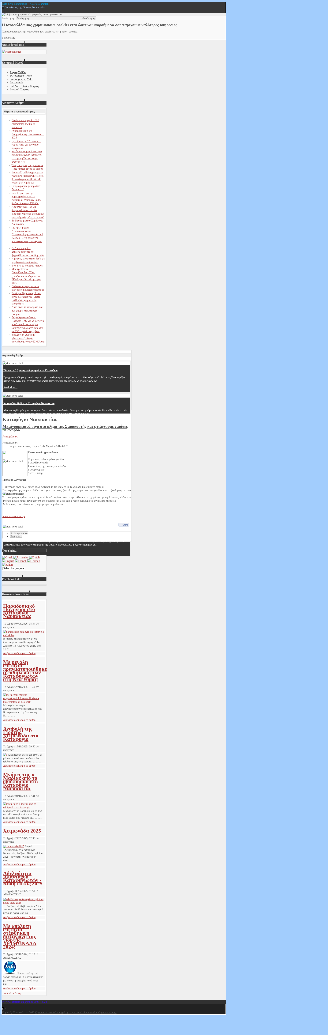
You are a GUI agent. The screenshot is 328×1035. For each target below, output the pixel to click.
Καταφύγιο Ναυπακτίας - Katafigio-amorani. (26, 3)
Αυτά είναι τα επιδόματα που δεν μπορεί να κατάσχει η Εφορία (27, 310)
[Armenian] (20, 557)
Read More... (10, 387)
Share (125, 525)
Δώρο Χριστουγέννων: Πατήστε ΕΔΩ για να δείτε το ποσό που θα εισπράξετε (28, 321)
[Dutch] (34, 557)
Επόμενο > (16, 536)
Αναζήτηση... (9, 18)
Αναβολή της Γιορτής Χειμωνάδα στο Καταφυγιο (20, 734)
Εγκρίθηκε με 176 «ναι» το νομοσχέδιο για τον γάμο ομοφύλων (26, 144)
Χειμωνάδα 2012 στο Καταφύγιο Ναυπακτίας (29, 403)
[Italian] (7, 564)
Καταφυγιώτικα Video (21, 79)
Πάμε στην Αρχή (11, 993)
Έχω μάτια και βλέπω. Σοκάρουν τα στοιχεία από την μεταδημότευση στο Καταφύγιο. (52, 468)
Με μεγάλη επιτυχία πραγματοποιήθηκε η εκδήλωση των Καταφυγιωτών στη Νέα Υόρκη (25, 670)
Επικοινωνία (16, 82)
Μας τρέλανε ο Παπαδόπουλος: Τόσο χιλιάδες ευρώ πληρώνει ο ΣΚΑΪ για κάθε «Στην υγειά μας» (26, 276)
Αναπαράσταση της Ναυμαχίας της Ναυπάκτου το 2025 (28, 134)
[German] (33, 561)
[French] (21, 561)
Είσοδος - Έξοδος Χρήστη (24, 86)
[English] (8, 561)
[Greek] (7, 557)
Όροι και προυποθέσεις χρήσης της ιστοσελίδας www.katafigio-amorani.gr (76, 1012)
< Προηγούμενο (19, 533)
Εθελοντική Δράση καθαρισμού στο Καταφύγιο (30, 370)
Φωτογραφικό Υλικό (21, 75)
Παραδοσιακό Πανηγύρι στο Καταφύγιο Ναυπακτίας (19, 611)
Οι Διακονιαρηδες (21, 248)
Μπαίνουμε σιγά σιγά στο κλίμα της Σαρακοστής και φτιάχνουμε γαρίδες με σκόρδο (65, 428)
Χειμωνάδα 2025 (22, 831)
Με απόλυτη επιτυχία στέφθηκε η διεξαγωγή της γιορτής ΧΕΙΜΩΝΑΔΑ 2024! (19, 936)
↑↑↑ (4, 1009)
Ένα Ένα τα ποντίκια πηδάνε (27, 265)
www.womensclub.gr (13, 516)
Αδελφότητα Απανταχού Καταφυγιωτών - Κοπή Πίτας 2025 (23, 878)
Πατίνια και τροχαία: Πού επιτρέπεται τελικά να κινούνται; (25, 124)
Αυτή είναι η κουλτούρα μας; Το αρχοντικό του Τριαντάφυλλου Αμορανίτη (45, 436)
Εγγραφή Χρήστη (19, 89)
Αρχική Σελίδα (18, 72)
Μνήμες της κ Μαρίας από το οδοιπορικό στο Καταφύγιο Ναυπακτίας (20, 781)
